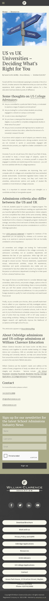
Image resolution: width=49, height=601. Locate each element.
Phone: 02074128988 (24, 586)
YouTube (38, 505)
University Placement (18, 374)
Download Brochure (24, 522)
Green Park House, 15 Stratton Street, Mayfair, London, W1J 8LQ (24, 580)
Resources (15, 11)
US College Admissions (19, 376)
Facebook (11, 505)
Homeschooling (35, 376)
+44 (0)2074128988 (8, 393)
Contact (24, 572)
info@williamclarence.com (11, 399)
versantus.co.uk (41, 597)
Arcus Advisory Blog (27, 329)
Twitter (20, 505)
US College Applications (24, 565)
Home (4, 11)
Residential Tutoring (32, 374)
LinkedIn (29, 505)
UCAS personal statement (15, 234)
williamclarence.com (9, 405)
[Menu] (3, 3)
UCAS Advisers (24, 558)
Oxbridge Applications (24, 544)
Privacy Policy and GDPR (24, 536)
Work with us (24, 529)
